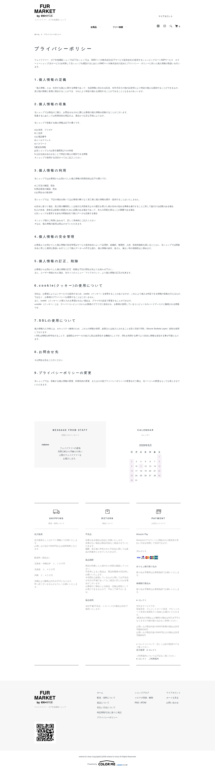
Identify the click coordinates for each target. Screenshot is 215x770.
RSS (137, 702)
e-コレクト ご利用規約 (147, 658)
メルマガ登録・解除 (144, 697)
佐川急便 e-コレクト (146, 649)
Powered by (92, 764)
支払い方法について (106, 707)
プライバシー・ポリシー (138, 63)
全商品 (94, 26)
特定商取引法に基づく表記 (109, 712)
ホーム (37, 34)
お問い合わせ (172, 702)
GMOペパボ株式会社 (100, 59)
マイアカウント (165, 16)
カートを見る (172, 697)
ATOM (143, 702)
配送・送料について (106, 697)
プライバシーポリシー (107, 717)
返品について (103, 702)
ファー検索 (118, 26)
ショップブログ (142, 692)
